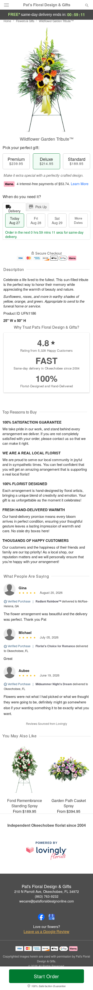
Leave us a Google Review (46, 931)
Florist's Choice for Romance (55, 646)
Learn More (79, 183)
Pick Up (41, 206)
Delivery (14, 209)
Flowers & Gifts (25, 21)
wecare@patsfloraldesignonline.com (46, 901)
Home (7, 21)
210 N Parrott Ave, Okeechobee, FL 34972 (46, 891)
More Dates (78, 220)
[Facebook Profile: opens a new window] (41, 917)
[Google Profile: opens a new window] (51, 917)
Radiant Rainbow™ (48, 601)
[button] (83, 979)
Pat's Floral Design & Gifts (46, 5)
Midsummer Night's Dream (54, 684)
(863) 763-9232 (46, 896)
